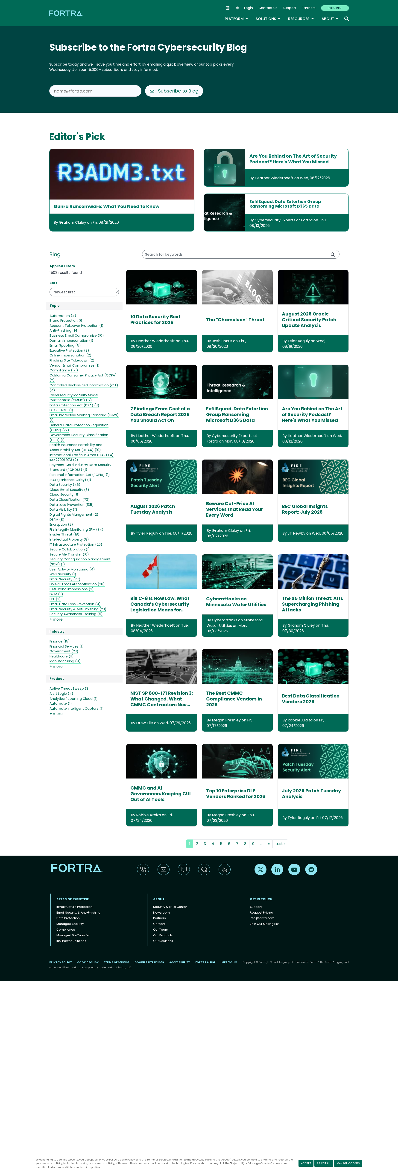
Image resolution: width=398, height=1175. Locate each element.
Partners (309, 8)
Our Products (163, 935)
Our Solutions (163, 941)
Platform (236, 18)
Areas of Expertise (72, 899)
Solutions (268, 18)
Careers (159, 924)
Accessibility (179, 962)
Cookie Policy (126, 1159)
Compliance (65, 929)
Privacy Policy (108, 1159)
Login (248, 8)
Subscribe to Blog (178, 91)
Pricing (335, 8)
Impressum (229, 962)
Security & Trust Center (170, 907)
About (330, 18)
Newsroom (161, 912)
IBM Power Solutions (71, 941)
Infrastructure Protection (74, 907)
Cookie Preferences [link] (149, 962)
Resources (301, 18)
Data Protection (68, 918)
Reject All (324, 1163)
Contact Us (267, 8)
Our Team (160, 929)
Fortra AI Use (205, 962)
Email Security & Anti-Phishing (78, 912)
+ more (56, 619)
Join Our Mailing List (264, 924)
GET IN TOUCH (261, 899)
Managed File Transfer (73, 935)
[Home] (66, 13)
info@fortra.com (262, 918)
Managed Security (70, 924)
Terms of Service (157, 1159)
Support (289, 8)
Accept (306, 1163)
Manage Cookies (348, 1163)
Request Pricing (261, 912)
